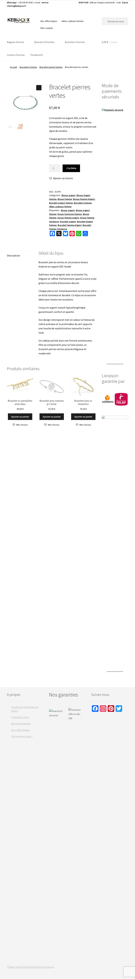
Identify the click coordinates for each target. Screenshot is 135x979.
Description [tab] (13, 255)
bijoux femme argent (68, 217)
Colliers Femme (16, 55)
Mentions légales (21, 723)
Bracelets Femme (75, 42)
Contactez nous (20, 717)
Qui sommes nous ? (22, 736)
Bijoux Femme (65, 199)
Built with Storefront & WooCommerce (32, 967)
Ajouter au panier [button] (20, 416)
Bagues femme (15, 42)
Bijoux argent (68, 195)
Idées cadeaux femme (72, 21)
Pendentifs (36, 55)
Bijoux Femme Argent (84, 199)
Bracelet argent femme (51, 67)
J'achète (71, 168)
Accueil (13, 67)
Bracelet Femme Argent (69, 225)
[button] (38, 87)
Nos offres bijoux (48, 21)
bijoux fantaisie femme (69, 214)
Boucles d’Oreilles (44, 42)
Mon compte (46, 28)
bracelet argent (68, 221)
